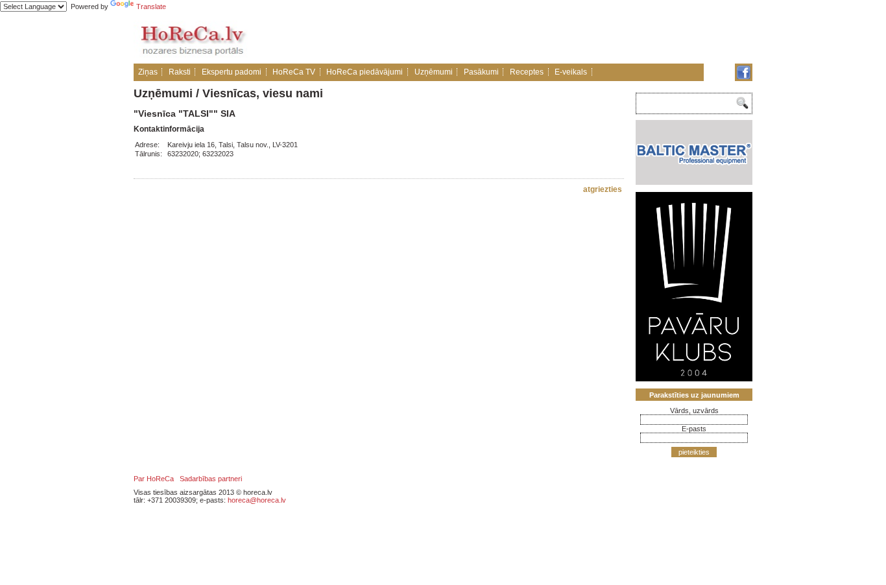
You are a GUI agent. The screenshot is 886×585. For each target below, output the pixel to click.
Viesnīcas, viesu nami (262, 93)
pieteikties (694, 452)
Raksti (180, 72)
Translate (151, 6)
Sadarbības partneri (211, 479)
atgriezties (602, 189)
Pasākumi (481, 72)
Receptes (527, 72)
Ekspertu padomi (231, 72)
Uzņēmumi (433, 72)
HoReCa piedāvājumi (364, 72)
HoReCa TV (293, 72)
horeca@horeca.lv (257, 500)
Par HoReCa (154, 479)
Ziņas (148, 72)
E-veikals (571, 72)
